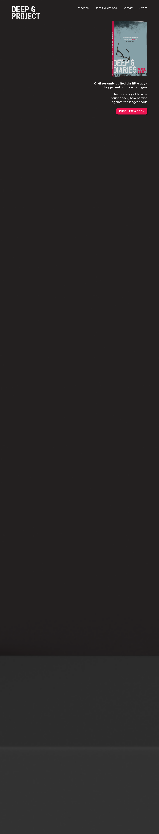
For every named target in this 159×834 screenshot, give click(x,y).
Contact (128, 8)
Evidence (82, 8)
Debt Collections (106, 8)
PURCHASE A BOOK (131, 111)
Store (143, 8)
